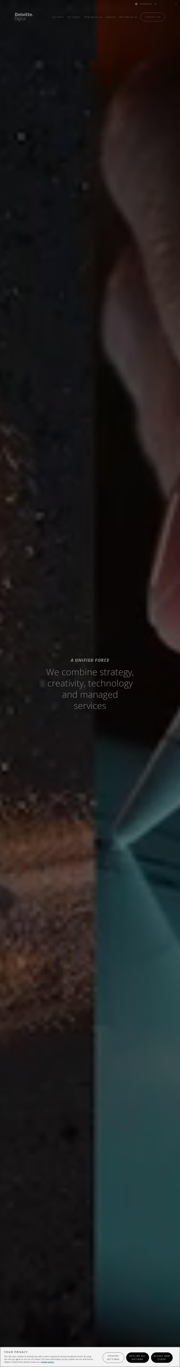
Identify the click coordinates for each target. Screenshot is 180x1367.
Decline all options (137, 1358)
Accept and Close (162, 1358)
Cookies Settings (113, 1358)
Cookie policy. (47, 1362)
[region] (90, 1357)
